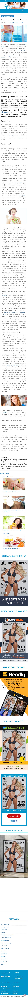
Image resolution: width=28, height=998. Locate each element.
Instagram (9, 976)
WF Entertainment (5, 993)
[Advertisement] (14, 886)
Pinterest (7, 976)
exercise (4, 295)
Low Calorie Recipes (5, 988)
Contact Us (15, 993)
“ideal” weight (21, 50)
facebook (2, 976)
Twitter (4, 976)
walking (14, 312)
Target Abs (3, 956)
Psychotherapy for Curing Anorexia (11, 491)
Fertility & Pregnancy (6, 943)
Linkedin (5, 976)
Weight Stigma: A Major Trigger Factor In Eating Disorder (13, 510)
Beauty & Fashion (5, 924)
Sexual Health (4, 953)
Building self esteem (13, 365)
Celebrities (3, 932)
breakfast (4, 412)
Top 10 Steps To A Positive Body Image (12, 530)
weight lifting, (8, 312)
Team (14, 988)
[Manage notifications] (24, 995)
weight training (11, 56)
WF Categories (4, 986)
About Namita (16, 986)
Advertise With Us (19, 976)
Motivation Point (5, 948)
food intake (19, 182)
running (3, 58)
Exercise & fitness (5, 940)
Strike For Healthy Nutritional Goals (11, 548)
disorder (4, 112)
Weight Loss (4, 951)
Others (2, 964)
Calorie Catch (4, 929)
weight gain (22, 195)
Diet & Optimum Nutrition (7, 935)
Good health (4, 945)
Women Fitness (8, 7)
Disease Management (8, 16)
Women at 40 (4, 959)
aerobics (3, 56)
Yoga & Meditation (5, 961)
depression (20, 138)
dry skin (11, 136)
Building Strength (5, 927)
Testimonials (15, 991)
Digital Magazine (18, 978)
